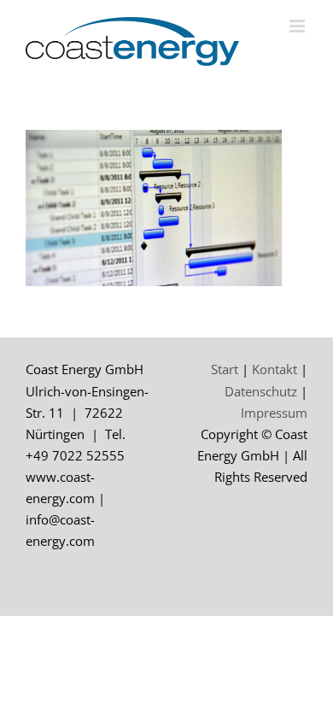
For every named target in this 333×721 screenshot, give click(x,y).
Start (224, 369)
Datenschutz (261, 391)
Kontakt (274, 369)
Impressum (274, 412)
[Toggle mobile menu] (298, 26)
